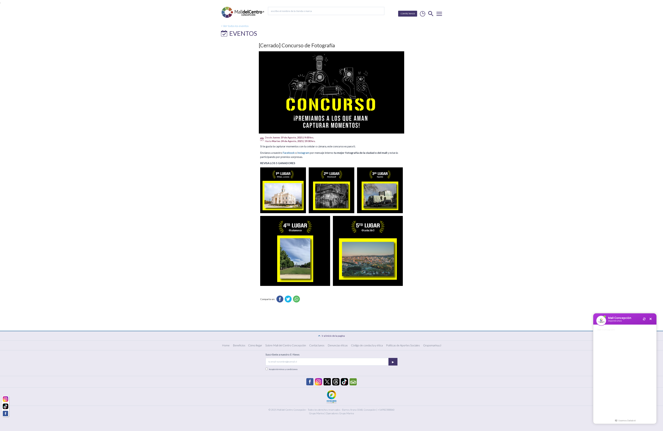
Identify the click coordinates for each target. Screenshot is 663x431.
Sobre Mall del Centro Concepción (285, 345)
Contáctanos (316, 345)
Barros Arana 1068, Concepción (359, 409)
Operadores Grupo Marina (340, 413)
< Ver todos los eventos (235, 25)
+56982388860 (386, 409)
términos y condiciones (287, 369)
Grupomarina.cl (432, 345)
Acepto (283, 369)
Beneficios (239, 345)
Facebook (289, 152)
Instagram (303, 152)
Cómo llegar (255, 345)
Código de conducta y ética (367, 345)
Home (226, 345)
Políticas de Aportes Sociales (403, 345)
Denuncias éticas (338, 345)
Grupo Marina (316, 413)
